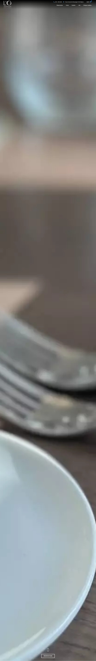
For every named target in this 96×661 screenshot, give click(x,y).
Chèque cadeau (87, 5)
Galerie (73, 5)
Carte (67, 5)
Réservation (60, 5)
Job (79, 5)
